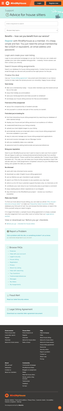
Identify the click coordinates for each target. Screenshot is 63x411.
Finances (13, 251)
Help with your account (18, 254)
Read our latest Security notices (18, 299)
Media (24, 372)
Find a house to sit (27, 333)
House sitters (26, 330)
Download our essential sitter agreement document (24, 313)
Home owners (9, 330)
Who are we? (8, 365)
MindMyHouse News (28, 367)
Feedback (25, 383)
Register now (53, 3)
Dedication (8, 367)
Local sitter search (10, 335)
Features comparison (10, 402)
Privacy (12, 265)
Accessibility (50, 400)
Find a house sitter (10, 333)
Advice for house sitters (29, 340)
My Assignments (15, 284)
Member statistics (9, 400)
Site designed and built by (14, 405)
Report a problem (45, 352)
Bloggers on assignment (29, 370)
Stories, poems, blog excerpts (28, 378)
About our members (10, 372)
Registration (14, 262)
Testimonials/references (18, 276)
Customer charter (41, 400)
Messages (13, 279)
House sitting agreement (19, 78)
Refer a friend (26, 342)
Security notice (44, 349)
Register (9, 41)
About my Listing (15, 268)
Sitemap (19, 402)
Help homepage (44, 333)
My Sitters (13, 282)
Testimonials (26, 381)
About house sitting (45, 337)
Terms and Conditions (21, 400)
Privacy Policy (31, 400)
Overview (7, 340)
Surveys (24, 386)
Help (41, 330)
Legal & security (15, 257)
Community (26, 363)
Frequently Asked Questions (39, 204)
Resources (43, 347)
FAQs (41, 335)
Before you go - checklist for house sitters (21, 224)
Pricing (42, 359)
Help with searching (16, 270)
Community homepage (29, 365)
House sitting (14, 259)
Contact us (43, 354)
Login (39, 3)
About (7, 363)
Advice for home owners (12, 342)
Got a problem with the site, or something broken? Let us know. (29, 235)
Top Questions (15, 273)
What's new (43, 356)
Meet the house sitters (28, 374)
